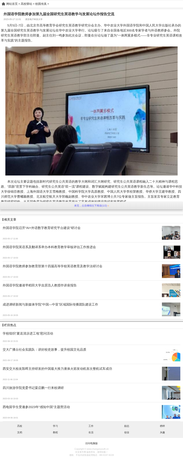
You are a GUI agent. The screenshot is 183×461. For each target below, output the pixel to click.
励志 (126, 426)
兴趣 (162, 432)
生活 (90, 432)
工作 (90, 426)
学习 (55, 426)
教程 (55, 432)
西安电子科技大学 (34, 19)
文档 (19, 432)
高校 (19, 426)
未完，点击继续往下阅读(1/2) (90, 205)
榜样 (162, 426)
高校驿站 (26, 3)
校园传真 (41, 3)
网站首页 (12, 3)
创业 (126, 432)
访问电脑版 (91, 443)
